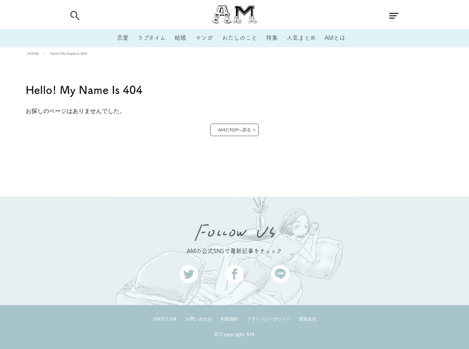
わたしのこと (239, 38)
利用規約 (229, 319)
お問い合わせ (198, 319)
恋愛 (123, 38)
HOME (33, 53)
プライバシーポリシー (269, 319)
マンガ (204, 38)
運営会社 (308, 319)
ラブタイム (151, 38)
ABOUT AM (164, 319)
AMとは (335, 38)
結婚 (180, 38)
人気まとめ (301, 38)
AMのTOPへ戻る (234, 129)
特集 (272, 38)
